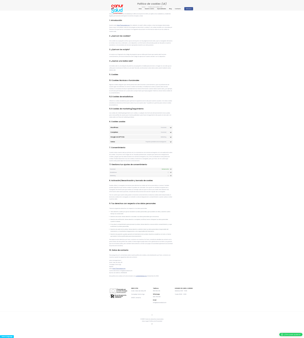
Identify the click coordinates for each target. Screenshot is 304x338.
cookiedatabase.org (141, 276)
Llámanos (189, 9)
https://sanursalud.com (123, 25)
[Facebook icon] (152, 324)
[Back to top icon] (152, 315)
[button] (290, 334)
